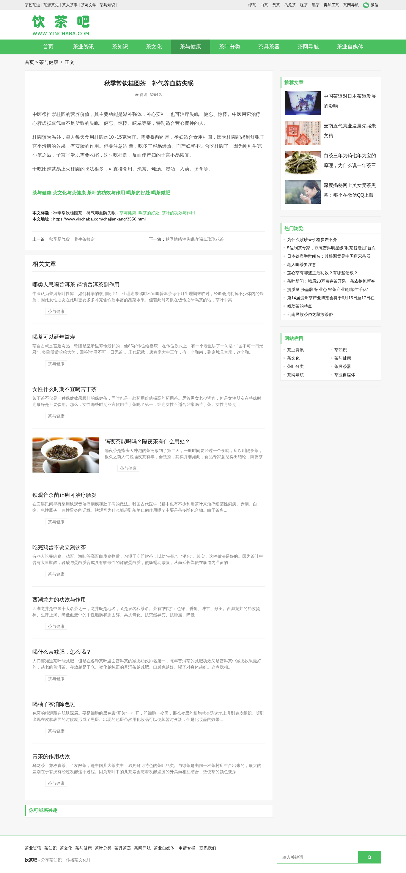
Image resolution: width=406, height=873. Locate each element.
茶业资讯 (83, 47)
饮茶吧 (31, 860)
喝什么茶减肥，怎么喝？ (61, 652)
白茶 (264, 5)
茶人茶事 (70, 5)
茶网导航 (351, 5)
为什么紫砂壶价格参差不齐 (312, 239)
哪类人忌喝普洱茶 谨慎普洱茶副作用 (75, 285)
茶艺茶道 (32, 5)
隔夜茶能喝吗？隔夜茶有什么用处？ (147, 442)
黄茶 (276, 5)
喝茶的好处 (138, 192)
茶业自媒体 (350, 47)
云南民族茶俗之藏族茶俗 (310, 314)
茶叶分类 (229, 47)
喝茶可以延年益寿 (53, 337)
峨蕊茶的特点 (299, 306)
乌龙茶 (290, 5)
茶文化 (154, 47)
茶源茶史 (51, 5)
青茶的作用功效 (51, 756)
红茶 (304, 5)
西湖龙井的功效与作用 (59, 600)
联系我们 (207, 848)
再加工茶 (331, 5)
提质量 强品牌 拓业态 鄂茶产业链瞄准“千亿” (328, 289)
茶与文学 (88, 5)
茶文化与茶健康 (69, 192)
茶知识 (120, 47)
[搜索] (369, 857)
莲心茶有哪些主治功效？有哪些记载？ (322, 272)
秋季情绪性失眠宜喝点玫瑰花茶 (195, 239)
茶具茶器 (269, 47)
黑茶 (316, 5)
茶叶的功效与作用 (106, 192)
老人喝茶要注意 (301, 264)
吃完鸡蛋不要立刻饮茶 (59, 547)
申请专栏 (187, 848)
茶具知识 (107, 5)
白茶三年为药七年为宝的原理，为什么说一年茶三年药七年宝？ (350, 165)
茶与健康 (190, 47)
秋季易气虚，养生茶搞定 (72, 239)
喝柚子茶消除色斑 (53, 704)
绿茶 (252, 5)
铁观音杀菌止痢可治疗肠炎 (64, 495)
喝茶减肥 (160, 192)
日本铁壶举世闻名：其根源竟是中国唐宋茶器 (328, 256)
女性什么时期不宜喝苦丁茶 (64, 389)
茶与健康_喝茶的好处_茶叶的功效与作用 (157, 212)
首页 (48, 47)
